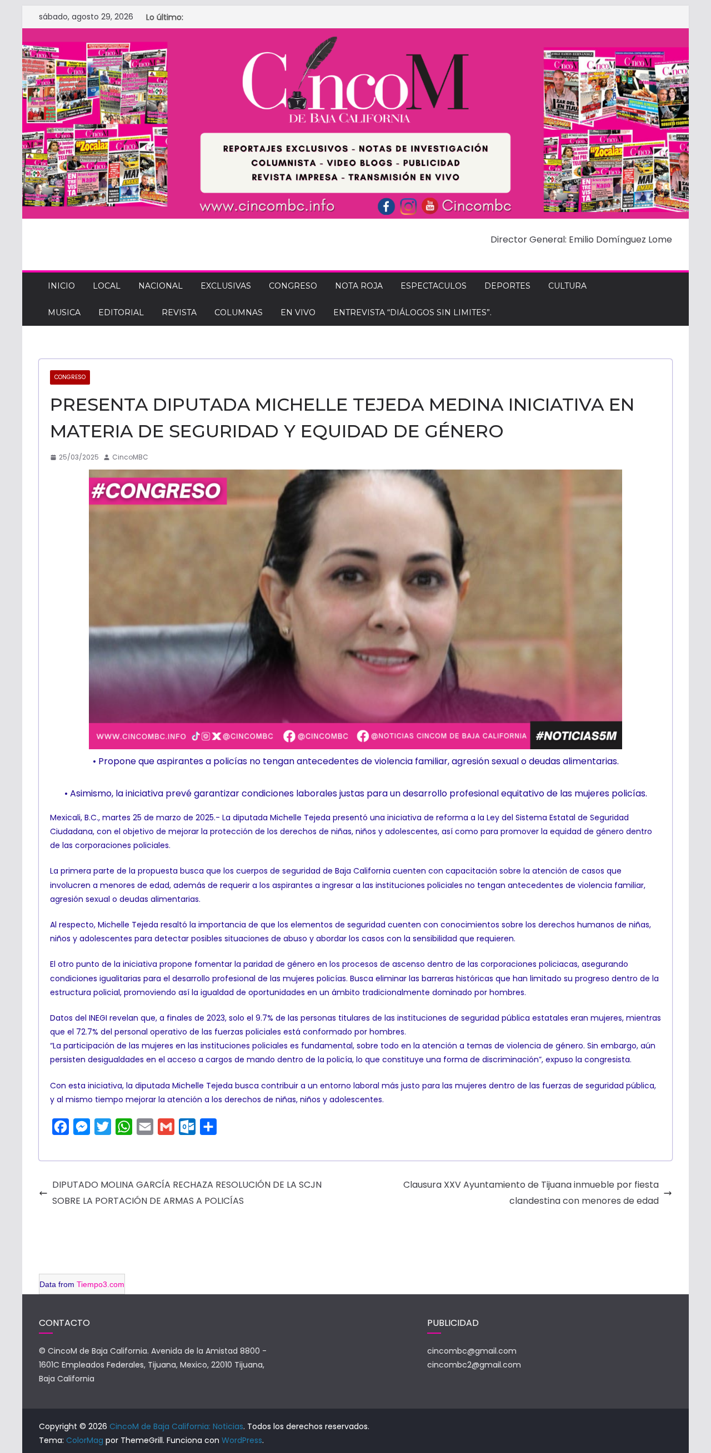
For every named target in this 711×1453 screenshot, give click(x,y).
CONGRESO (293, 286)
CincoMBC (130, 457)
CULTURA (567, 286)
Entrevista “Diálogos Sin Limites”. (412, 312)
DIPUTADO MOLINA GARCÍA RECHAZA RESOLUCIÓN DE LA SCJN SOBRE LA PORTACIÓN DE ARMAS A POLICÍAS (187, 1192)
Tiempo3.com (100, 1284)
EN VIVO (298, 312)
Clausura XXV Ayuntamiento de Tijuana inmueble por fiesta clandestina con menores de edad (531, 1192)
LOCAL (107, 286)
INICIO (61, 286)
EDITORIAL (121, 312)
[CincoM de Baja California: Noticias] (355, 35)
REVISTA (179, 312)
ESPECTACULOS (433, 286)
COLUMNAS (238, 312)
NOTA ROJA (359, 286)
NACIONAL (160, 286)
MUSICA (64, 312)
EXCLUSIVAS (226, 286)
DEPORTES (507, 286)
